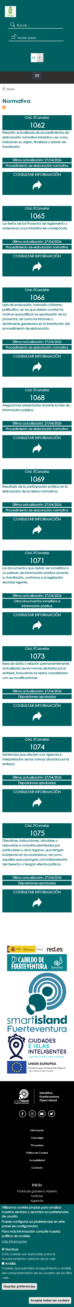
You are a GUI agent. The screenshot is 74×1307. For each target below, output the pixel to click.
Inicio (11, 89)
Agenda (37, 1201)
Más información (14, 1241)
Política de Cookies (37, 1152)
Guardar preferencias (19, 1286)
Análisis (10, 1263)
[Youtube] (41, 1113)
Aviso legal (37, 1137)
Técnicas (11, 1249)
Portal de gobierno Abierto (37, 1191)
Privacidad (37, 1145)
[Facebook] (22, 1113)
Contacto (37, 1167)
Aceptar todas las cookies (50, 1300)
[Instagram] (32, 1113)
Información (37, 1130)
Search (12, 24)
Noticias (37, 1196)
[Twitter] (51, 1113)
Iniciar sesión (27, 38)
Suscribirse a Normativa (4, 107)
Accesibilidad (37, 1160)
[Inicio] (10, 13)
